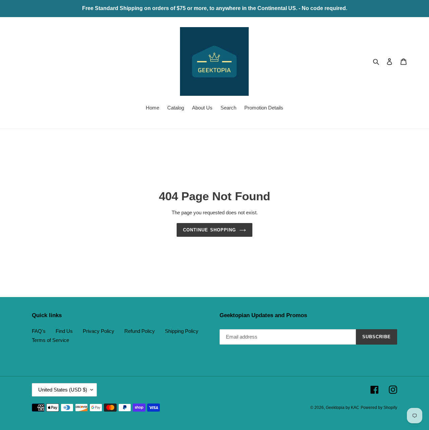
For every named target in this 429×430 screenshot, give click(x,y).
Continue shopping (209, 229)
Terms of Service (50, 340)
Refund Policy (139, 331)
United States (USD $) (62, 389)
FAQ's (39, 331)
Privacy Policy (98, 331)
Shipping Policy (181, 331)
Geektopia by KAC (342, 407)
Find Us (64, 331)
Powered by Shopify (379, 407)
